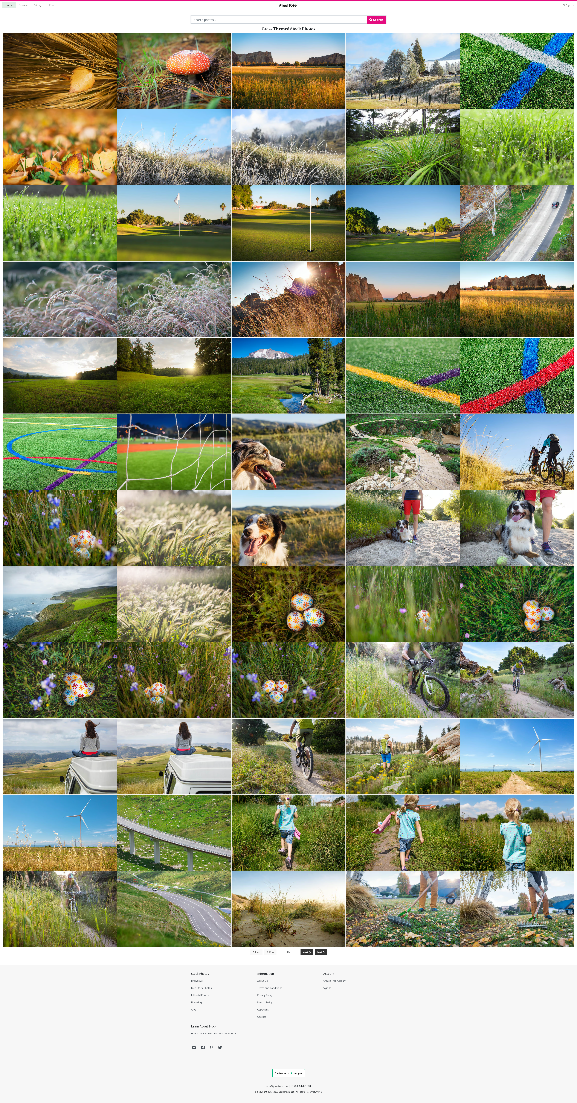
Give (193, 1009)
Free (51, 5)
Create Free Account (334, 980)
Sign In (570, 5)
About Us (262, 980)
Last (320, 952)
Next (305, 952)
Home (9, 5)
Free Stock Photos (201, 988)
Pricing (37, 5)
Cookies (261, 1016)
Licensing (196, 1002)
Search (377, 20)
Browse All (197, 980)
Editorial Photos (200, 995)
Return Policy (264, 1002)
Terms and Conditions (269, 988)
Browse (23, 5)
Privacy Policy (265, 995)
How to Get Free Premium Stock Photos (213, 1033)
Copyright (263, 1009)
